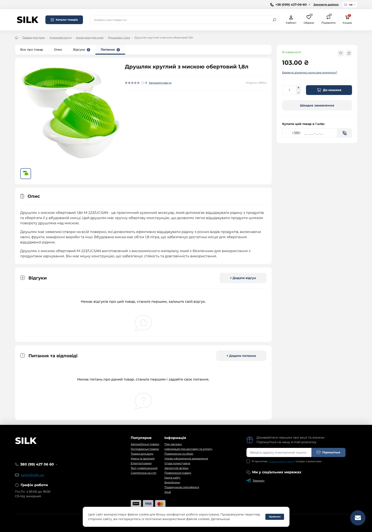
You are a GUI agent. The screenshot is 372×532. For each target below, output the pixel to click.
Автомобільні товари (145, 444)
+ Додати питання (241, 356)
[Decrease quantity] (298, 92)
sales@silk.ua (32, 475)
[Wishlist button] (340, 53)
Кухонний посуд (61, 37)
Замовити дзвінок (326, 4)
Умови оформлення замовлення (186, 458)
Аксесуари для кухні (90, 37)
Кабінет (291, 22)
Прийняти (275, 516)
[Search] (274, 20)
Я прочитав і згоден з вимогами (286, 461)
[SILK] (27, 19)
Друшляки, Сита (119, 37)
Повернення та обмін (178, 453)
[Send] (344, 133)
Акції (167, 492)
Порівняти (328, 19)
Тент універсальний (144, 468)
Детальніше (220, 519)
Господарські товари (145, 449)
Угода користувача (177, 463)
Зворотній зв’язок (176, 468)
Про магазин (173, 444)
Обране (309, 19)
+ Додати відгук (243, 278)
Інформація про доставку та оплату (188, 449)
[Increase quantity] (298, 87)
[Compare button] (349, 53)
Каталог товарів (67, 19)
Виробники (172, 482)
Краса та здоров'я (143, 458)
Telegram (259, 480)
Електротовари (141, 463)
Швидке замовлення (317, 105)
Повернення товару (177, 472)
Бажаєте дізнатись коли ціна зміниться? (309, 72)
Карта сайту (172, 477)
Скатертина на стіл (143, 472)
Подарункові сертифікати (181, 487)
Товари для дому (33, 37)
